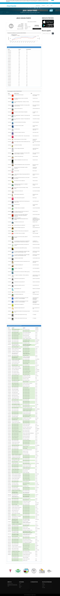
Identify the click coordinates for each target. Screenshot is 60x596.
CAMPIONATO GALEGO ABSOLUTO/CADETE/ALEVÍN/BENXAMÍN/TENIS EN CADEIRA (21, 219)
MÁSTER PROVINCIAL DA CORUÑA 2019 (19, 225)
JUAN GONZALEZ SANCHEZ (26, 498)
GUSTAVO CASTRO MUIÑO (15, 360)
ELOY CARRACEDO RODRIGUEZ (27, 542)
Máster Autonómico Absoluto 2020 (19, 194)
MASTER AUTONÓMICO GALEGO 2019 (19, 227)
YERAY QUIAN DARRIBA (15, 389)
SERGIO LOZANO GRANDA (15, 505)
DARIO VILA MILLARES (26, 335)
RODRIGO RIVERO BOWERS (15, 478)
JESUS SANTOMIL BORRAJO (26, 377)
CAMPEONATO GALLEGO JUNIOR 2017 (19, 278)
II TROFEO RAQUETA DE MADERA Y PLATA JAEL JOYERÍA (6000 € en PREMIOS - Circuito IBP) (22, 153)
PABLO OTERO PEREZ (26, 496)
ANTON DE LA (25, 484)
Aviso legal (43, 587)
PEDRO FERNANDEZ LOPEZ (15, 374)
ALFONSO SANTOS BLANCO (27, 501)
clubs (47, 5)
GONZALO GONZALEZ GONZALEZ (27, 383)
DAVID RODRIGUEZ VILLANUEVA (16, 516)
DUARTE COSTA (25, 560)
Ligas (19, 584)
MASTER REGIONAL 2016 (17, 288)
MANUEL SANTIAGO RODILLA (27, 428)
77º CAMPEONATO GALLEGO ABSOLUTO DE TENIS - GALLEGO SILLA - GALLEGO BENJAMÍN (21, 298)
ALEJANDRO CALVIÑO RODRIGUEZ (16, 524)
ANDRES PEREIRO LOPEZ (15, 398)
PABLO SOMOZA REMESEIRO (27, 332)
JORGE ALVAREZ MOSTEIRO (15, 329)
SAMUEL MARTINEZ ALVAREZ (16, 366)
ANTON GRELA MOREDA (26, 357)
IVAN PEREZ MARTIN (26, 387)
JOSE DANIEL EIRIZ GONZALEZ (27, 344)
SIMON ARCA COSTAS (15, 519)
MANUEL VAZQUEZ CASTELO (27, 466)
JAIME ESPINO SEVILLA (15, 395)
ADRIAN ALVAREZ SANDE (15, 390)
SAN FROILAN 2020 (17, 204)
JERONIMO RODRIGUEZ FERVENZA (27, 540)
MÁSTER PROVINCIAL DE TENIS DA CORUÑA (20, 139)
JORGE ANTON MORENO (26, 436)
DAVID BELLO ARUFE (26, 378)
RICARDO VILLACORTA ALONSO (16, 490)
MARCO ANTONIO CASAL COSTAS (27, 532)
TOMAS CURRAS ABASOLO (26, 353)
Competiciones (38, 5)
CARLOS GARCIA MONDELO (26, 440)
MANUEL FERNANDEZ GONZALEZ (16, 348)
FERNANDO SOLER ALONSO (16, 551)
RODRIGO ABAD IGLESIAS (26, 434)
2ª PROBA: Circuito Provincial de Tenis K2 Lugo (20, 314)
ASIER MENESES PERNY (26, 341)
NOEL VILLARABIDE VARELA (26, 371)
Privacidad (43, 584)
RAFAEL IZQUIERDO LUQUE (15, 458)
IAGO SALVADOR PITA (26, 481)
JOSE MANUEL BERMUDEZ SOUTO (27, 530)
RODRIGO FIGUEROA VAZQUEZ (27, 410)
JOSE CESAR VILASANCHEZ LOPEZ (27, 407)
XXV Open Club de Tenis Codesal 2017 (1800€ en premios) (22, 271)
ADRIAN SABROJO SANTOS (15, 496)
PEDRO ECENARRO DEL (15, 437)
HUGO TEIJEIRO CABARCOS (15, 372)
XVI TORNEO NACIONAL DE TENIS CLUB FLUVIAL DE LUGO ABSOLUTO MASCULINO (21, 212)
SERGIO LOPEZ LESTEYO (26, 386)
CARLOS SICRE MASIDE (15, 545)
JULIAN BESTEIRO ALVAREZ (15, 393)
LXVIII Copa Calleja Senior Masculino (19, 148)
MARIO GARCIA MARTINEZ (15, 445)
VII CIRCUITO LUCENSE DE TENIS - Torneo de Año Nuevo (22, 135)
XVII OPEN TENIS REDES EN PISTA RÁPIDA (20, 122)
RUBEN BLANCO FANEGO (26, 528)
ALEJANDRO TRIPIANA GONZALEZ (16, 351)
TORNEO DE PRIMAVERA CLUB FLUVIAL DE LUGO (21, 159)
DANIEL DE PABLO (25, 527)
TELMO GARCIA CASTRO (26, 534)
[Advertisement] (47, 40)
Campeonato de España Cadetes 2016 (19, 307)
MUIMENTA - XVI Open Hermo (18, 268)
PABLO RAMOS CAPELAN (26, 494)
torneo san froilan (16, 170)
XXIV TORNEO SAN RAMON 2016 (18, 294)
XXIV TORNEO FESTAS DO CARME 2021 (19, 180)
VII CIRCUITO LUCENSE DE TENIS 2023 (19, 132)
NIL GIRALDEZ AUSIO (26, 548)
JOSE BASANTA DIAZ (15, 353)
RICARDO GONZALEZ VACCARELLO (16, 507)
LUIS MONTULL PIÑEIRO (26, 502)
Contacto (43, 583)
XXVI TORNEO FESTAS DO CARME (18, 125)
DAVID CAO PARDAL (25, 363)
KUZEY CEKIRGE (25, 448)
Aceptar (53, 0)
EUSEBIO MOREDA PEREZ (26, 554)
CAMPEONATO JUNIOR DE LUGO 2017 (19, 285)
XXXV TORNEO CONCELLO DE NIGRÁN (19, 233)
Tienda (51, 5)
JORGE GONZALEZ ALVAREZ (26, 531)
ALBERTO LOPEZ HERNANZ (26, 522)
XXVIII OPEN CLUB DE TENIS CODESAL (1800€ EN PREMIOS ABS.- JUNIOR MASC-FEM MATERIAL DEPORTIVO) (21, 215)
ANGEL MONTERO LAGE (15, 430)
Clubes (20, 587)
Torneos (20, 583)
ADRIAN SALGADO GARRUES (27, 413)
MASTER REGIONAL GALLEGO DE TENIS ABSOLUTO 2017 (22, 261)
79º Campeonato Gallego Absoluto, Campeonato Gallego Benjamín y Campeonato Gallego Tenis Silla (21, 251)
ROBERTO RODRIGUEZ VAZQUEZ (16, 431)
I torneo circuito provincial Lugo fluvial (19, 197)
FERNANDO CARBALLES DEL (16, 345)
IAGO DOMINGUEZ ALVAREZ (16, 404)
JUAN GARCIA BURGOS (15, 487)
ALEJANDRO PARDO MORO (26, 375)
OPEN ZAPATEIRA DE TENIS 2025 (18, 94)
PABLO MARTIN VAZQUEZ (15, 401)
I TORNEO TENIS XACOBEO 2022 (18, 156)
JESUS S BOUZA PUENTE (26, 329)
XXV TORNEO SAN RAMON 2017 (18, 264)
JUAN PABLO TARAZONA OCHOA (27, 427)
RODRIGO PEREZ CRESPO (15, 463)
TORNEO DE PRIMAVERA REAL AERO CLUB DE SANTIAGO (22, 164)
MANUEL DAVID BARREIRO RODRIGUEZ (28, 433)
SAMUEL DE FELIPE (25, 446)
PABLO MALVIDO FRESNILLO (27, 539)
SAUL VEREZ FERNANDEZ (15, 369)
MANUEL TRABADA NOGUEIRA (27, 338)
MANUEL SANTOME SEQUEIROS (16, 455)
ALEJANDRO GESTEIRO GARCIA (16, 457)
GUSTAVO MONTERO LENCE (16, 362)
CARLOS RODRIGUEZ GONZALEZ (16, 475)
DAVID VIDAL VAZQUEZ (26, 439)
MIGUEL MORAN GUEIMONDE (16, 513)
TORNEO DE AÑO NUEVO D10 (18, 108)
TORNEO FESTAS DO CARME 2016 (19, 304)
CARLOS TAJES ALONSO (26, 425)
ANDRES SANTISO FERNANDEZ (16, 422)
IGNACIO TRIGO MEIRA (26, 472)
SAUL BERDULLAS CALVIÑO (15, 380)
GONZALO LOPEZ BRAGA (26, 356)
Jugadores (43, 5)
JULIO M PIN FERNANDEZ (26, 345)
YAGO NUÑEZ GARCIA (26, 346)
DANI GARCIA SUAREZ (15, 365)
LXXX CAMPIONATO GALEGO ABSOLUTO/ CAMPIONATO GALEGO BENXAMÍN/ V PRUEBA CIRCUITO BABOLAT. (22, 241)
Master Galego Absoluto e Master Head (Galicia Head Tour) (22, 141)
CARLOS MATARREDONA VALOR (27, 449)
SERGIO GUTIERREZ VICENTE (16, 508)
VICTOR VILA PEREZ (25, 452)
